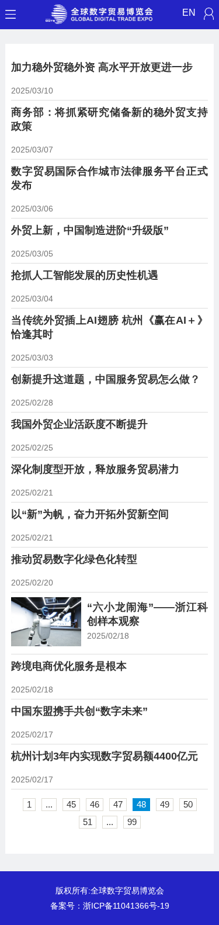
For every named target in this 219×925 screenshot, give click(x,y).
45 (71, 804)
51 (87, 822)
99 (132, 822)
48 (141, 804)
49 (164, 804)
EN (189, 13)
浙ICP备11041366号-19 (126, 905)
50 (188, 804)
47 (118, 804)
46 (94, 804)
